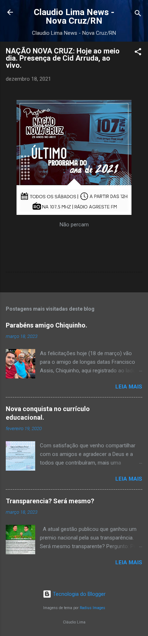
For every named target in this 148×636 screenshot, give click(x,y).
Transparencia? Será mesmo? (50, 501)
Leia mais (128, 386)
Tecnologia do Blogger (78, 594)
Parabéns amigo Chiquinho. (46, 325)
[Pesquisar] (138, 14)
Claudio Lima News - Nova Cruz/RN (74, 16)
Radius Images (92, 608)
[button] (138, 52)
